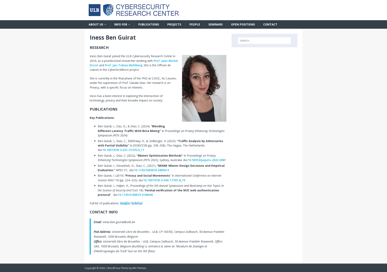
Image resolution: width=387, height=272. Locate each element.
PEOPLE (194, 24)
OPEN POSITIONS (243, 24)
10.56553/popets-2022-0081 (207, 160)
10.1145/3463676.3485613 (151, 170)
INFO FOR (120, 24)
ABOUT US (96, 24)
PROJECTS (174, 24)
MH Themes (139, 268)
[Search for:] (264, 40)
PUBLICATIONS (148, 24)
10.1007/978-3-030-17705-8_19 (164, 180)
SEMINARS (215, 24)
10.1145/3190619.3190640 (135, 195)
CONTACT (270, 24)
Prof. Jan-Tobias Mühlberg (123, 65)
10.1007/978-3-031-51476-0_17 (123, 150)
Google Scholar (131, 203)
